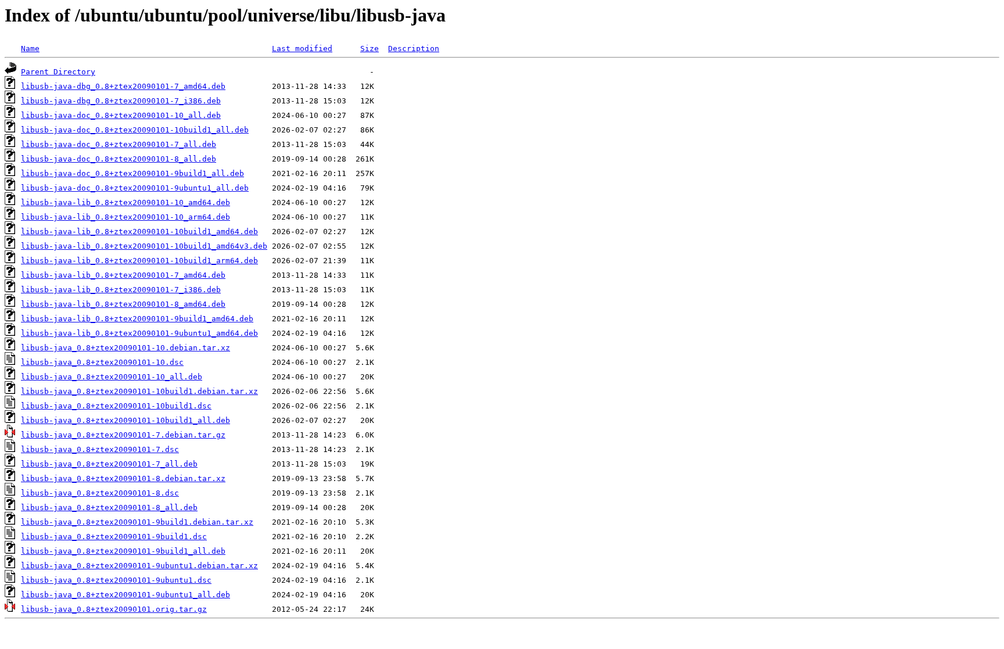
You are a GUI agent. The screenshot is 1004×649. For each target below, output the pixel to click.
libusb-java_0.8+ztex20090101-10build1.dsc (116, 405)
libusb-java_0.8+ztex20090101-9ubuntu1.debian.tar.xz (139, 565)
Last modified (302, 48)
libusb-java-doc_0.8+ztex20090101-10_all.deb (121, 115)
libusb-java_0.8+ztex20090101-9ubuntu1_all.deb (125, 594)
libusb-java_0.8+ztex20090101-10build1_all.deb (125, 420)
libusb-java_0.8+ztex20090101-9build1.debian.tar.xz (137, 522)
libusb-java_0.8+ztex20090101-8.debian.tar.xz (123, 478)
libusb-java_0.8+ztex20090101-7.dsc (100, 449)
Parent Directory (58, 71)
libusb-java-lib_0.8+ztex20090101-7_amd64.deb (123, 275)
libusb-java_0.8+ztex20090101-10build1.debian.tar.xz (139, 391)
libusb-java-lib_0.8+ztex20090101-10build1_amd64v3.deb (144, 246)
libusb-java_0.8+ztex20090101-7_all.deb (109, 464)
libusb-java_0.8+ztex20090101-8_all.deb (109, 507)
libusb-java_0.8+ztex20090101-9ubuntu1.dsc (116, 580)
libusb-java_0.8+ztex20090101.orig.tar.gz (114, 609)
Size (369, 48)
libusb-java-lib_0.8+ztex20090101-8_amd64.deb (123, 304)
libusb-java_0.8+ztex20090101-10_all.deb (111, 376)
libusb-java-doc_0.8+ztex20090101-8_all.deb (118, 159)
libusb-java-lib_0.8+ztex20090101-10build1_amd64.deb (139, 231)
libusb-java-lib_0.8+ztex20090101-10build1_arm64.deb (139, 260)
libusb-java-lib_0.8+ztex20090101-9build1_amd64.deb (137, 318)
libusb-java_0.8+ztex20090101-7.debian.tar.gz (123, 435)
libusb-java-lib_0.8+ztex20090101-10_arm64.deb (125, 217)
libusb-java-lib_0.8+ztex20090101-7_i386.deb (121, 289)
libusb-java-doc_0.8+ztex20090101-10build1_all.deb (135, 130)
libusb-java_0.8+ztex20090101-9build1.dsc (114, 536)
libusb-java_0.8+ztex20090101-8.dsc (100, 493)
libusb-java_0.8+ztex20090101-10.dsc (102, 362)
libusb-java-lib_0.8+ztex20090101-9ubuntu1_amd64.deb (139, 333)
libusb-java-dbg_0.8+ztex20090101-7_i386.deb (121, 100)
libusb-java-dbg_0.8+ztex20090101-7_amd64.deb (123, 86)
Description (413, 48)
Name (30, 48)
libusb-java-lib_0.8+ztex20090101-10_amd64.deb (125, 202)
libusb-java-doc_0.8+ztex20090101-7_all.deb (118, 144)
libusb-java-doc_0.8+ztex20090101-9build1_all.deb (132, 173)
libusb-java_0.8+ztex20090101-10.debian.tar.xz (125, 347)
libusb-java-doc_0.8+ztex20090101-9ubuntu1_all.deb (135, 188)
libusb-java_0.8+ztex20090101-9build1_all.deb (123, 551)
